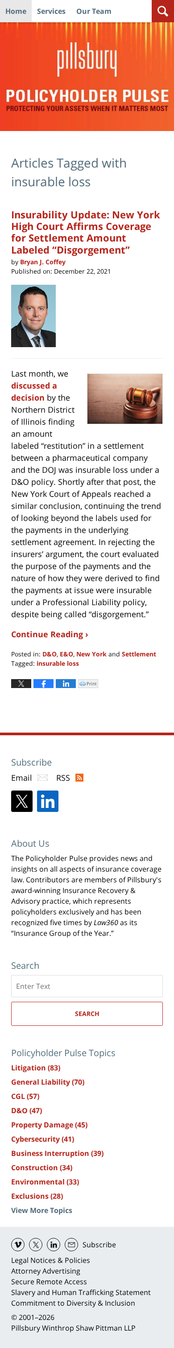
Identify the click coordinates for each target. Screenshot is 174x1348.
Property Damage (49, 1125)
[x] (35, 1244)
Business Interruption (57, 1153)
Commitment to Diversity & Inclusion (73, 1303)
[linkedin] (53, 1244)
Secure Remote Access (49, 1282)
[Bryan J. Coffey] (36, 316)
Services (51, 11)
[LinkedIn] (47, 801)
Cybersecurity (42, 1139)
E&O (66, 654)
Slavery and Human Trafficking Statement (81, 1292)
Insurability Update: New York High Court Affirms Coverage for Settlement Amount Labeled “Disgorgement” (85, 232)
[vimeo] (18, 1244)
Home (15, 11)
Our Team (94, 11)
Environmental (45, 1182)
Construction (41, 1167)
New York (91, 654)
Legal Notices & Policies (50, 1260)
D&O (49, 654)
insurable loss (58, 663)
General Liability (47, 1082)
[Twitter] (22, 801)
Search (87, 1013)
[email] (71, 1244)
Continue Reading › (49, 634)
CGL (25, 1096)
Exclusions (37, 1196)
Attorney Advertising (45, 1271)
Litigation (35, 1068)
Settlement (139, 654)
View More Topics (41, 1210)
